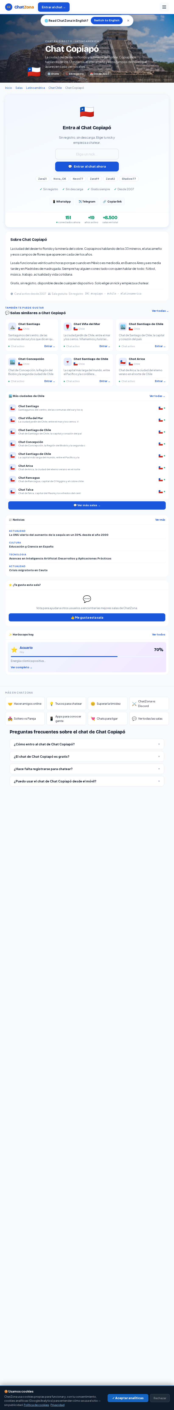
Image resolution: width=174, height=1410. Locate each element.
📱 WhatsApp (61, 201)
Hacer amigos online (24, 703)
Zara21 (42, 178)
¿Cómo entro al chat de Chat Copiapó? (87, 744)
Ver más (160, 519)
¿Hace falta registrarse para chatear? (87, 769)
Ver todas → (160, 310)
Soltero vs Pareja (22, 718)
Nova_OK (59, 178)
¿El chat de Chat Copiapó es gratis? (87, 756)
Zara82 (110, 178)
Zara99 (94, 178)
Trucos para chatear (65, 703)
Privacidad (58, 1405)
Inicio (8, 87)
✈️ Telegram (87, 201)
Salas (19, 87)
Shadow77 (129, 178)
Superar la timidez (106, 703)
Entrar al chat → (54, 7)
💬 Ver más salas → (87, 505)
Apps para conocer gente (65, 718)
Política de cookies (36, 1405)
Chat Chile (55, 87)
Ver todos (158, 634)
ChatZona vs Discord (143, 703)
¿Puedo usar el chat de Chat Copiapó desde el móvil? (87, 781)
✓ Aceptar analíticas (128, 1398)
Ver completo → (21, 667)
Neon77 (78, 178)
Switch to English (106, 20)
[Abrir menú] (164, 7)
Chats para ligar (104, 718)
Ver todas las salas (147, 718)
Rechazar (160, 1398)
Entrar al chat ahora (87, 166)
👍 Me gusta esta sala (87, 617)
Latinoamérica (35, 87)
